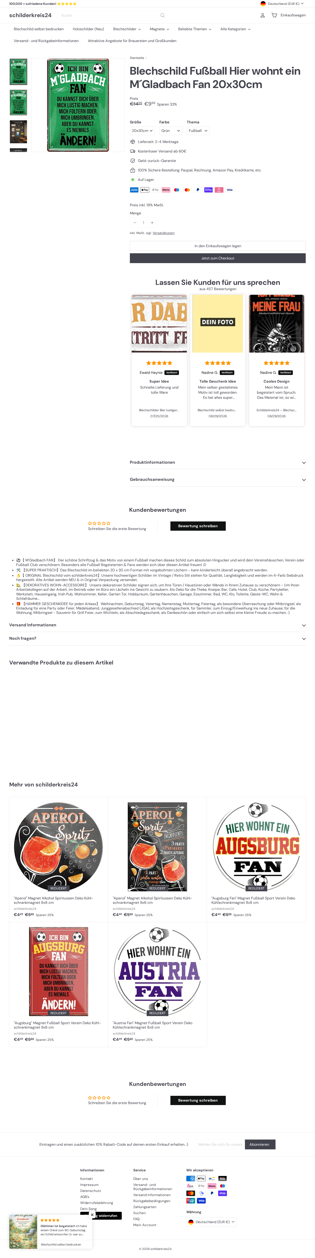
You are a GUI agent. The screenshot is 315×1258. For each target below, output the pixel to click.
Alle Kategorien (233, 29)
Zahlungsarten (144, 1207)
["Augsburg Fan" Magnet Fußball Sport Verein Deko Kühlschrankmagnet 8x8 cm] (256, 859)
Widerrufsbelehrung (96, 1202)
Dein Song (88, 1208)
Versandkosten (164, 233)
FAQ (136, 1219)
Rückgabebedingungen (151, 1201)
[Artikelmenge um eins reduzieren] (135, 223)
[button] (92, 1214)
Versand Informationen (152, 1195)
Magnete (158, 29)
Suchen (139, 1213)
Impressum (89, 1184)
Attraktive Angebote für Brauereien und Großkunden (132, 40)
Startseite (137, 58)
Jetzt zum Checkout (217, 258)
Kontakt (86, 1178)
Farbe (164, 122)
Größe (135, 122)
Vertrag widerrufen (101, 1215)
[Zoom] (78, 105)
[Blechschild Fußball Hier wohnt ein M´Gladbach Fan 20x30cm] (34, 721)
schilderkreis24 (30, 15)
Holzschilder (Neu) (88, 29)
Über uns (140, 1178)
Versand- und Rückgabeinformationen (46, 40)
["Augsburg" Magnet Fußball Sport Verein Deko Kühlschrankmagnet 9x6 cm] (58, 984)
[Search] (162, 15)
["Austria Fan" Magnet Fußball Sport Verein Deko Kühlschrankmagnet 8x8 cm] (157, 984)
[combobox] (113, 15)
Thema (193, 122)
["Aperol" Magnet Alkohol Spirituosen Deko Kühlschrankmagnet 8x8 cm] (58, 859)
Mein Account (144, 1225)
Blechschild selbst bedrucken (39, 29)
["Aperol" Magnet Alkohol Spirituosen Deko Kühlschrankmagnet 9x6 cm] (157, 859)
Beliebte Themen (193, 29)
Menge (135, 213)
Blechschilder (125, 29)
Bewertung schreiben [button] (198, 526)
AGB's (84, 1196)
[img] (159, 363)
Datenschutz (90, 1190)
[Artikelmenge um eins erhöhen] (152, 223)
